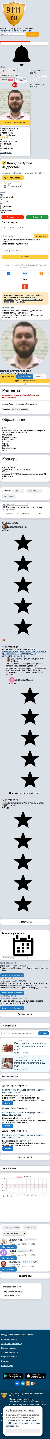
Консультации (8, 142)
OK (23, 1431)
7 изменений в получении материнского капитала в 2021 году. (30, 1063)
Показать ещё (25, 922)
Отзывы (18, 491)
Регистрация (7, 1365)
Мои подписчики (11, 1227)
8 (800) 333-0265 (39, 78)
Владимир (14, 526)
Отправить (41, 236)
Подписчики (7, 131)
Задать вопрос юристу (11, 1343)
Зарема (19, 679)
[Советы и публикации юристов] (14, 14)
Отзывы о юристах (9, 1339)
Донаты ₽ (37, 217)
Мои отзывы (34, 491)
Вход (3, 67)
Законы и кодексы (9, 1352)
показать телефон (20, 409)
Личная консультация (15, 122)
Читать (7, 1103)
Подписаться (13, 217)
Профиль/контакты (9, 128)
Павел (12, 1250)
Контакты (5, 1361)
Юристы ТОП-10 (9, 70)
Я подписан (6, 133)
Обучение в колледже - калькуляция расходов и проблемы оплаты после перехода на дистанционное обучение (24, 653)
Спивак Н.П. (15, 1239)
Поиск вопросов (8, 1348)
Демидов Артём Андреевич (27, 658)
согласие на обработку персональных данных (23, 301)
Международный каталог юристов (17, 1335)
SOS (15, 84)
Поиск (43, 1033)
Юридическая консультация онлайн (16, 31)
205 (22, 1292)
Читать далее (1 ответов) (12, 975)
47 (20, 1287)
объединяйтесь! (25, 29)
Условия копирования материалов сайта (27, 1404)
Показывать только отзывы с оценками (23, 507)
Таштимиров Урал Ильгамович (26, 803)
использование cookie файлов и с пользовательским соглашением (23, 1423)
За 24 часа (8, 496)
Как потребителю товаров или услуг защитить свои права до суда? (30, 1046)
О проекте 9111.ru (9, 1357)
